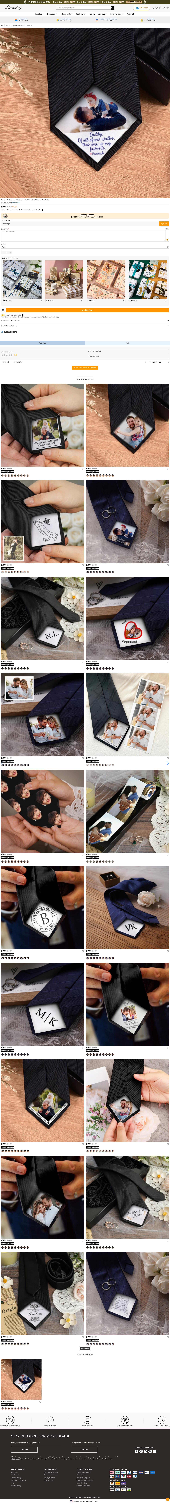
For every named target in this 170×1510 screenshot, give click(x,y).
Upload (164, 224)
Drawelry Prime (82, 1475)
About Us (14, 1472)
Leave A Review (95, 351)
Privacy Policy (16, 1478)
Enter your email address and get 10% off (25, 1443)
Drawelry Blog (82, 1483)
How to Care (48, 1480)
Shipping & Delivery (51, 1472)
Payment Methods (51, 1475)
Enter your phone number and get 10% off (85, 1442)
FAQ (127, 343)
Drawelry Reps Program (85, 1480)
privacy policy (15, 1459)
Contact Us (15, 1475)
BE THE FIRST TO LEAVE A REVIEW (85, 368)
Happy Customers (83, 1486)
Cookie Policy (16, 1486)
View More (85, 1348)
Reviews (42, 343)
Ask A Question (95, 356)
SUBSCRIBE (24, 1450)
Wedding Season (87, 215)
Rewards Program (83, 1478)
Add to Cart (87, 310)
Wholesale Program (84, 1472)
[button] (85, 1501)
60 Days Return (49, 1478)
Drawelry (90, 1497)
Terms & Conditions (18, 1480)
